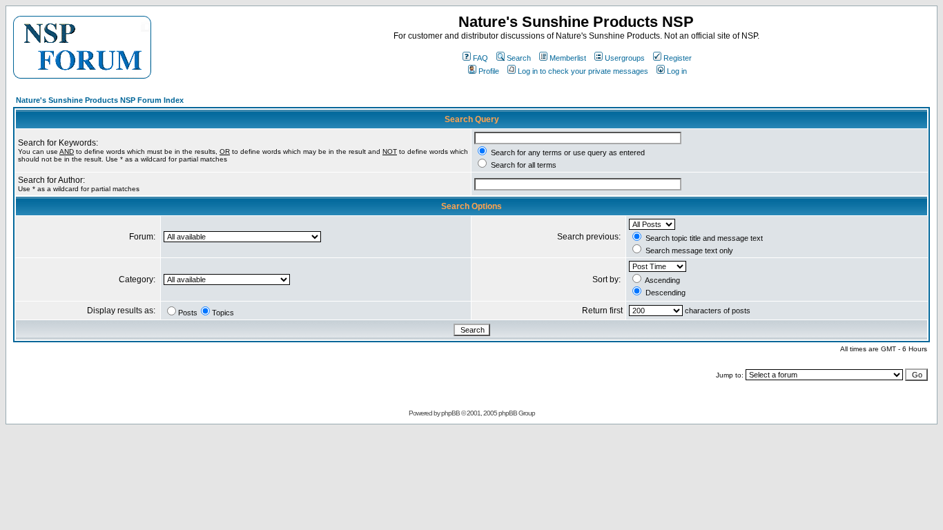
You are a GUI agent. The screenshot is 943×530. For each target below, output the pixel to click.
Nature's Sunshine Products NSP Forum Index (100, 100)
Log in (677, 71)
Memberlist (568, 58)
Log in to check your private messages (583, 71)
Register (677, 58)
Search (519, 58)
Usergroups (625, 58)
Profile (488, 71)
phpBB (450, 413)
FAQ (480, 58)
